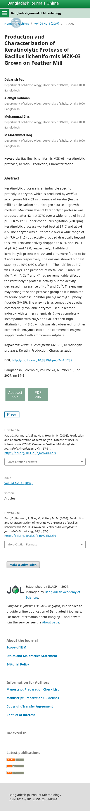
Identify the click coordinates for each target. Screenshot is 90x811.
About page (50, 622)
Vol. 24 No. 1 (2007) (46, 23)
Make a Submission (23, 565)
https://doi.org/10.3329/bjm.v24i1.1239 (30, 453)
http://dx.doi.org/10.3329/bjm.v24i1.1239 (42, 360)
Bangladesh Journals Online (33, 3)
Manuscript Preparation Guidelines (33, 698)
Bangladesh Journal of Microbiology (36, 13)
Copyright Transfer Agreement (30, 706)
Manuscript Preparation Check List (33, 689)
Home (8, 23)
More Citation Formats (22, 462)
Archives (23, 23)
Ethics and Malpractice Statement (32, 656)
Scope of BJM (16, 647)
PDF (13, 415)
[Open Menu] (4, 13)
